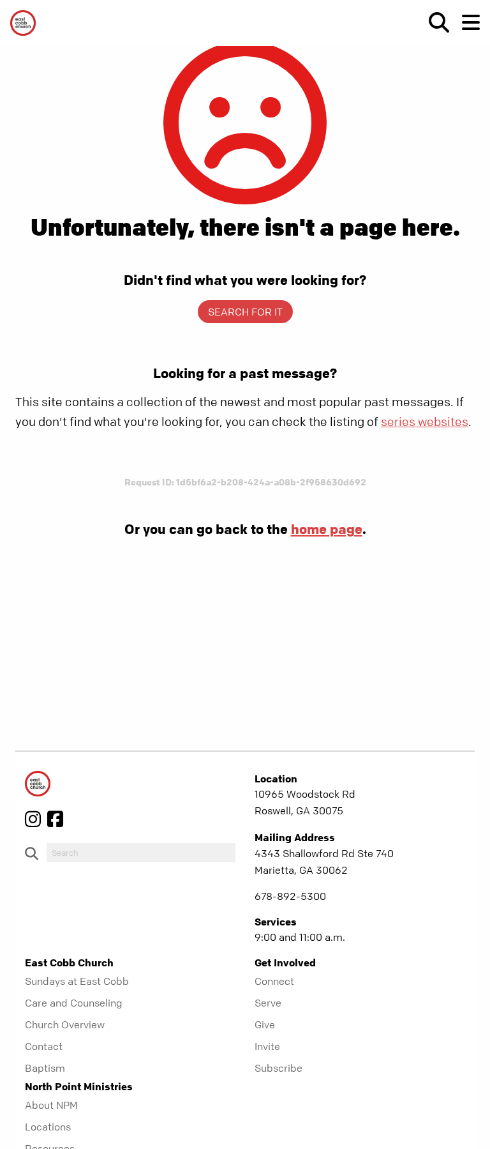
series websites (424, 422)
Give (265, 1024)
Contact (44, 1046)
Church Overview (65, 1024)
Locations (48, 1126)
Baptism (45, 1067)
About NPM (51, 1105)
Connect (274, 981)
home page (326, 529)
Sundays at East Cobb (77, 981)
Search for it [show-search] (245, 311)
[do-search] (141, 852)
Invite (267, 1046)
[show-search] (434, 22)
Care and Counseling (73, 1002)
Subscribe (278, 1067)
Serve (268, 1002)
